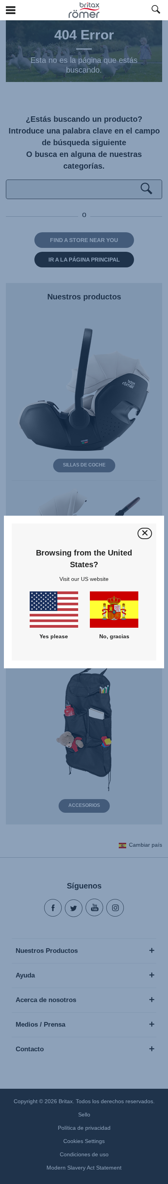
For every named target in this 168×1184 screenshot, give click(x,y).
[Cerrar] (144, 533)
